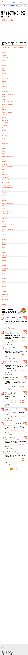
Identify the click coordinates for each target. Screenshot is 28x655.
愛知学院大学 (4, 109)
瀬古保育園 (4, 281)
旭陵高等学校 (4, 257)
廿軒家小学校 (4, 107)
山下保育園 (4, 88)
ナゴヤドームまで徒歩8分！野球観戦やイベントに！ (15, 413)
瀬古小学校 (4, 231)
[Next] (19, 469)
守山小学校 (4, 83)
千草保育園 (4, 159)
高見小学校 (4, 205)
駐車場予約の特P (4, 5)
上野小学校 (4, 172)
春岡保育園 (4, 270)
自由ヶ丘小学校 (5, 91)
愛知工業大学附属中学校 (7, 211)
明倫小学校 (4, 304)
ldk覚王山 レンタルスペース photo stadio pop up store (13, 47)
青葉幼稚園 (4, 55)
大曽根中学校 (4, 286)
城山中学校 (4, 130)
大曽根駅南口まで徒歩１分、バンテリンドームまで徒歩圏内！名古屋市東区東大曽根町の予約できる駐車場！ (16, 367)
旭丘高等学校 (4, 260)
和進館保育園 (4, 86)
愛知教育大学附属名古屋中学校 (8, 156)
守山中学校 (4, 65)
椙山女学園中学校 (5, 182)
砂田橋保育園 (4, 114)
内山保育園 (4, 278)
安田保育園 (4, 250)
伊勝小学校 (4, 133)
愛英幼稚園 (4, 289)
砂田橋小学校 (4, 125)
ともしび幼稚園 (5, 122)
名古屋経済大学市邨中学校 (7, 229)
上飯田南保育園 (5, 302)
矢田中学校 (4, 190)
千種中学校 (4, 70)
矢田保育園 (4, 239)
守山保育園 (4, 138)
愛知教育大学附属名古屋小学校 (8, 166)
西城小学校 (4, 73)
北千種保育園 (4, 218)
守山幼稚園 (4, 81)
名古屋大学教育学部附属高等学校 (8, 101)
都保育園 (4, 265)
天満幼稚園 (4, 148)
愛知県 (22, 5)
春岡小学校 (4, 247)
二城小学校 (4, 140)
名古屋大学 (4, 60)
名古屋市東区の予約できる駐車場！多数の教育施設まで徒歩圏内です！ (16, 322)
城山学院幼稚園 (5, 120)
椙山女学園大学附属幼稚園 (7, 185)
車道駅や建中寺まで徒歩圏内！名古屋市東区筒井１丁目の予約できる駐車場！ (16, 352)
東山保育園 (4, 75)
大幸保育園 (4, 161)
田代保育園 (4, 153)
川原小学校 (4, 200)
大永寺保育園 (4, 135)
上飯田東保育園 (5, 294)
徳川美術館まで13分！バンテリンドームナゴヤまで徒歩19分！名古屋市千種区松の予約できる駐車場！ (15, 337)
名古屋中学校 (4, 146)
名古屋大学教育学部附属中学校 (8, 104)
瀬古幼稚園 (4, 276)
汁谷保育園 (4, 52)
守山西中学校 (4, 164)
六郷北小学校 (4, 255)
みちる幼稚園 (4, 296)
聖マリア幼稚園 (5, 78)
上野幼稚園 (4, 195)
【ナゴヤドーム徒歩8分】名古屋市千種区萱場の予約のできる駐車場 (15, 442)
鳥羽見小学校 (4, 174)
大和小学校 (4, 263)
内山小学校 (4, 283)
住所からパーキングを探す (14, 5)
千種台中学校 (4, 49)
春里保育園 (4, 96)
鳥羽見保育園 (4, 192)
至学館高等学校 (5, 177)
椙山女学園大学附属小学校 (7, 187)
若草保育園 (4, 99)
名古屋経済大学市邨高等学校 (8, 224)
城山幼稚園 (4, 117)
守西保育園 (4, 244)
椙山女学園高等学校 (6, 179)
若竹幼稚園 (4, 252)
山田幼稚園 (4, 273)
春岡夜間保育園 (5, 268)
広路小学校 (4, 208)
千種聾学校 (4, 226)
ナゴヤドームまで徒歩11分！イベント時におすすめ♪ (15, 397)
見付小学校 (4, 127)
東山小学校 (4, 68)
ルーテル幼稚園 (5, 299)
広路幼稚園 (4, 234)
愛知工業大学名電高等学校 (7, 203)
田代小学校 (4, 151)
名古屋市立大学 (5, 213)
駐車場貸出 (21, 2)
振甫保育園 (4, 169)
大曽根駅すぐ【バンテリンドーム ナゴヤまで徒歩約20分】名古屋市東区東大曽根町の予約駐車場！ (15, 382)
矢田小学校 (4, 221)
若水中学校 (4, 216)
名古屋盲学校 (4, 237)
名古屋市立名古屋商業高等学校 (8, 94)
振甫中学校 (4, 242)
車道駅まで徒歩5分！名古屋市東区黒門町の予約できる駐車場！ (15, 456)
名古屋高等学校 (5, 143)
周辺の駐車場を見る (7, 20)
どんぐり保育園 (5, 57)
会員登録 (15, 2)
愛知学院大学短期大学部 (7, 112)
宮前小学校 (4, 291)
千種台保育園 (4, 62)
